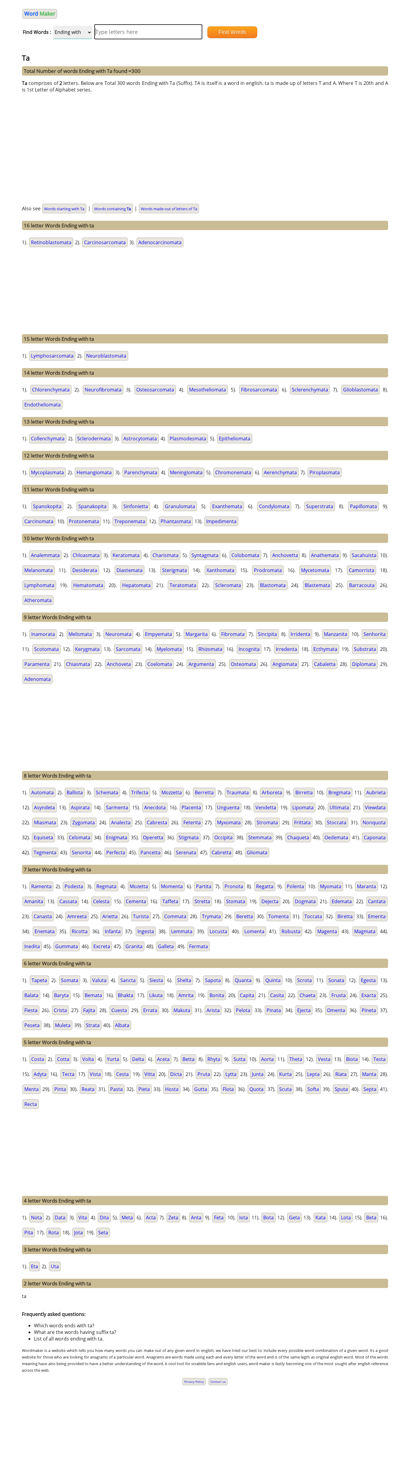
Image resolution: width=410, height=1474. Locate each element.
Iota (243, 1217)
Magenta (327, 931)
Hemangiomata (94, 472)
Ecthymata (325, 649)
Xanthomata (220, 570)
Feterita (192, 822)
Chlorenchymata (51, 389)
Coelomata (159, 664)
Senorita (81, 852)
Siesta (156, 980)
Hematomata (88, 585)
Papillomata (363, 506)
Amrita (186, 995)
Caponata (375, 837)
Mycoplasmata (47, 472)
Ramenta (41, 886)
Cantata (377, 901)
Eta (34, 1266)
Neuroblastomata (106, 355)
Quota (256, 1089)
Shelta (184, 980)
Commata (175, 916)
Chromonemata (233, 472)
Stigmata (189, 837)
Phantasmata (176, 521)
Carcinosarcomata (105, 242)
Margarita (196, 634)
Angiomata (285, 664)
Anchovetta (285, 555)
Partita (203, 886)
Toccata (313, 916)
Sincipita (267, 634)
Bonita (217, 995)
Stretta (202, 901)
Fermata (198, 946)
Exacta (368, 995)
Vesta (324, 1059)
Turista (141, 916)
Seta (103, 1232)
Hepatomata (136, 585)
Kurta (285, 1074)
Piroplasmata (324, 472)
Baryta (61, 995)
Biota (352, 1059)
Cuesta (119, 1010)
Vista (95, 1074)
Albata (122, 1025)
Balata (31, 995)
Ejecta (304, 1010)
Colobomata (245, 555)
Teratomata (183, 585)
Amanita (33, 901)
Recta (30, 1104)
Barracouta (362, 585)
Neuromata (118, 634)
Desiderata (84, 570)
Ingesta (145, 931)
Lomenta (254, 931)
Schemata (107, 792)
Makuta (181, 1010)
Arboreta (272, 792)
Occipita (223, 837)
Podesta (74, 886)
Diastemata (129, 570)
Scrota (304, 980)
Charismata (165, 555)
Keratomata (126, 555)
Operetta (153, 837)
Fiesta (31, 1010)
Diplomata (364, 664)
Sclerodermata (94, 438)
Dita (104, 1217)
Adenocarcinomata (160, 242)
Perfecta (115, 852)
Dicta (176, 1074)
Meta (127, 1217)
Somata (69, 980)
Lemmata (181, 931)
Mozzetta (171, 792)
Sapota (213, 980)
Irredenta (286, 649)
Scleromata (228, 585)
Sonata (336, 980)
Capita (247, 995)
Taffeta (170, 901)
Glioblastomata (360, 389)
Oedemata (336, 837)
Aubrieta (376, 792)
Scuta (285, 1089)
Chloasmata (86, 555)
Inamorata (43, 634)
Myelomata (169, 649)
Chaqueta (298, 837)
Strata (93, 1025)
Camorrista (361, 570)
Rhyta (213, 1059)
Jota (78, 1232)
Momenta (172, 886)
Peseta (32, 1025)
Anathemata (325, 555)
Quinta (273, 980)
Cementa (136, 901)
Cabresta (157, 822)
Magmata (364, 931)
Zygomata (83, 822)
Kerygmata (87, 649)
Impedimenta (221, 521)
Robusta (291, 931)
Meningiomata (186, 472)
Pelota (243, 1010)
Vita (82, 1217)
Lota (346, 1217)
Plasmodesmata (188, 438)
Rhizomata (210, 649)
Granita (134, 946)
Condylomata (274, 506)
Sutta (240, 1059)
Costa (37, 1059)
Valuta (99, 980)
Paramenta (37, 664)
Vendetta (265, 807)
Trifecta (139, 792)
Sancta (128, 980)
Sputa (341, 1089)
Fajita (89, 1010)
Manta (369, 1074)
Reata (88, 1089)
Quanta (243, 980)
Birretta (304, 792)
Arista (213, 1010)
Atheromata (38, 600)
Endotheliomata (42, 404)
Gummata (66, 946)
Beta (371, 1217)
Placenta (191, 807)
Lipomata (303, 807)
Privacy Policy (194, 1382)
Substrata (365, 649)
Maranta (366, 886)
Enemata (45, 931)
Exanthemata (227, 506)
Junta (258, 1074)
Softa (313, 1089)
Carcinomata (38, 521)
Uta (55, 1266)
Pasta (116, 1089)
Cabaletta (325, 664)
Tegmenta (45, 852)
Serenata (186, 852)
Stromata (267, 822)
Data (60, 1217)
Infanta (113, 931)
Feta (219, 1217)
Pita (28, 1232)
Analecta (121, 822)
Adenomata (37, 679)
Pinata (274, 1010)
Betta (188, 1059)
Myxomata (229, 822)
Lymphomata (39, 585)
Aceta (163, 1059)
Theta (295, 1059)
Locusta (218, 931)
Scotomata (46, 649)
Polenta (295, 886)
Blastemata (317, 585)
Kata (320, 1217)
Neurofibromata (103, 389)
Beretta (244, 916)
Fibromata (233, 634)
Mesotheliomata (207, 389)
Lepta (313, 1074)
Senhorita (374, 634)
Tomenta (278, 916)
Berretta (204, 792)
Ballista (75, 792)
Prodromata (268, 570)
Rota (53, 1232)
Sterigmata (174, 570)
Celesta (101, 901)
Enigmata (116, 837)
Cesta (122, 1074)
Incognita (249, 649)
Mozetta (139, 886)
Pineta (369, 1010)
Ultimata (339, 807)
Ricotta (80, 931)
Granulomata (180, 506)
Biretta (345, 916)
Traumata (238, 792)
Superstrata (319, 506)
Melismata (80, 634)
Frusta (338, 995)
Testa (379, 1059)
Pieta (144, 1089)
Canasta (43, 916)
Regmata (106, 886)
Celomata (79, 837)
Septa (369, 1089)
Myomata (330, 886)
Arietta (110, 916)
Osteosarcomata (155, 389)
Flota (228, 1089)
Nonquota (374, 822)
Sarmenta (117, 807)
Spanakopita (92, 506)
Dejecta (270, 901)
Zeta (173, 1217)
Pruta (203, 1074)
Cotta (63, 1059)
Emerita (377, 916)
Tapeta (39, 980)
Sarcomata (128, 649)
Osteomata (243, 664)
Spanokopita (47, 506)
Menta (31, 1089)
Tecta (68, 1074)
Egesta (368, 980)
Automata (42, 792)
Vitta (149, 1074)
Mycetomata (315, 570)
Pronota (234, 886)
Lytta (231, 1074)
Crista (60, 1010)
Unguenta (228, 807)
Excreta (101, 946)
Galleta (166, 946)
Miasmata (45, 822)
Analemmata (45, 555)
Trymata (211, 916)
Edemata (342, 901)
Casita (277, 995)
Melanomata (38, 570)
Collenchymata (48, 438)
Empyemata (158, 634)
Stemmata (260, 837)
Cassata (68, 901)
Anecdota (155, 807)
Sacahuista (364, 555)
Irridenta (300, 634)
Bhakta (125, 995)
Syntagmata (205, 555)
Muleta (63, 1025)
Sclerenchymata (310, 389)
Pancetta (150, 852)
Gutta (200, 1089)
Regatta (264, 886)
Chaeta (307, 995)
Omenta (336, 1010)
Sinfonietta (135, 506)
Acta (151, 1217)
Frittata (302, 822)
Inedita (32, 946)
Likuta (156, 995)
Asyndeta (44, 807)
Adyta (40, 1074)
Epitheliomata (234, 438)
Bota (268, 1217)
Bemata (93, 995)
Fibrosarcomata (259, 389)
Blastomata (273, 585)
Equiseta (43, 837)
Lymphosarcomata (52, 355)
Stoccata (336, 822)
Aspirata (80, 807)
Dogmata (305, 901)
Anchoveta (119, 664)
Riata (341, 1074)
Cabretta (221, 852)
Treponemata (129, 521)
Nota (36, 1217)
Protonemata (84, 521)
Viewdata (375, 807)
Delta (138, 1059)
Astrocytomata (140, 438)
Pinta (60, 1089)
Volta (88, 1059)
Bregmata (339, 792)
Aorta (267, 1059)
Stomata (235, 901)
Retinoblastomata (51, 242)
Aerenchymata (280, 472)
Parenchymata (140, 472)
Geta (294, 1217)
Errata (150, 1010)
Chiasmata (78, 664)
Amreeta (77, 916)
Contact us (218, 1382)
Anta (196, 1217)
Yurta (113, 1059)
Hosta (172, 1089)
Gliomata (257, 852)
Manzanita (335, 634)
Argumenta (201, 664)
